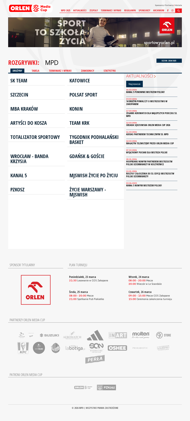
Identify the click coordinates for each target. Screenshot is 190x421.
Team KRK (79, 122)
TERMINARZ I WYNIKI (60, 70)
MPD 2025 (65, 10)
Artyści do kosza (28, 122)
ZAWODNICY (87, 70)
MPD (51, 62)
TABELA (35, 70)
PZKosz (17, 189)
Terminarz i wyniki (111, 10)
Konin (76, 108)
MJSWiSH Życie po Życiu (93, 175)
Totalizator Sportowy (35, 137)
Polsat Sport (83, 94)
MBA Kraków (24, 108)
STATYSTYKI (110, 70)
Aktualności (80, 10)
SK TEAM (18, 80)
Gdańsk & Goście (86, 156)
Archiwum (158, 10)
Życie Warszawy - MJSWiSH (87, 192)
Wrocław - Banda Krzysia (29, 159)
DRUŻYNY (17, 70)
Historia (178, 5)
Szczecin (19, 94)
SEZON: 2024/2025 (169, 60)
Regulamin (130, 10)
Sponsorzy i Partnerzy (164, 5)
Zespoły (94, 10)
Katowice (79, 80)
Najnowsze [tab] (134, 84)
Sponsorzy (144, 10)
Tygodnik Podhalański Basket (94, 139)
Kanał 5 (18, 175)
